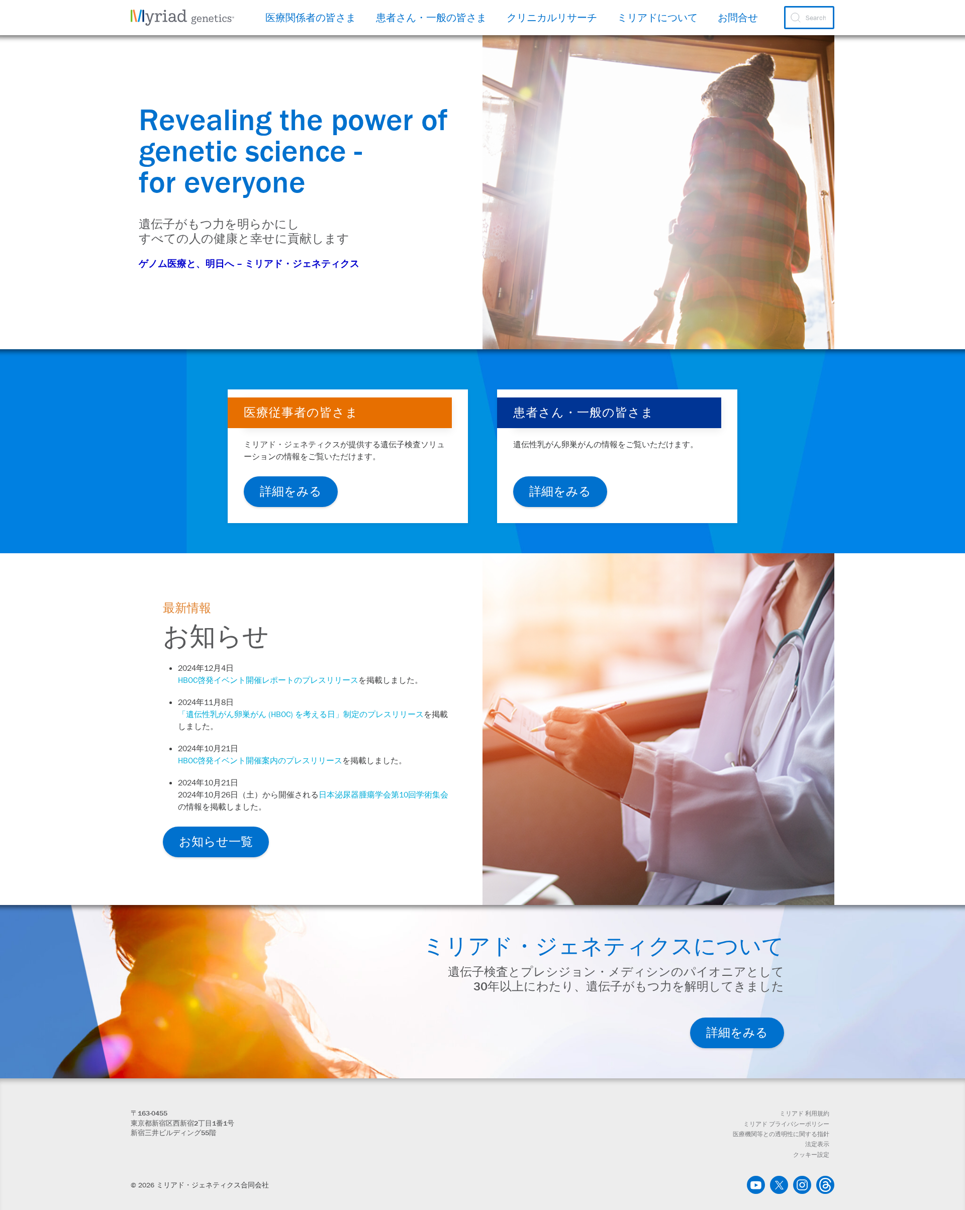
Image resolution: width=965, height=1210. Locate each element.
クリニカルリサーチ (552, 17)
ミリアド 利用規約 (804, 1113)
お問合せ (738, 17)
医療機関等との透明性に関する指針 (781, 1134)
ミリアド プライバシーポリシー (786, 1124)
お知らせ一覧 (216, 841)
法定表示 (817, 1144)
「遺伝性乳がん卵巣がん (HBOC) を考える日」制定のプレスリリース (301, 714)
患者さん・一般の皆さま (431, 17)
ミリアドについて (657, 17)
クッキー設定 (811, 1154)
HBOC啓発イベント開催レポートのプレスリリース (268, 680)
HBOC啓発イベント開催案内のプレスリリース (260, 760)
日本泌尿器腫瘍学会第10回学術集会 (383, 794)
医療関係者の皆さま (310, 17)
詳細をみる (291, 491)
